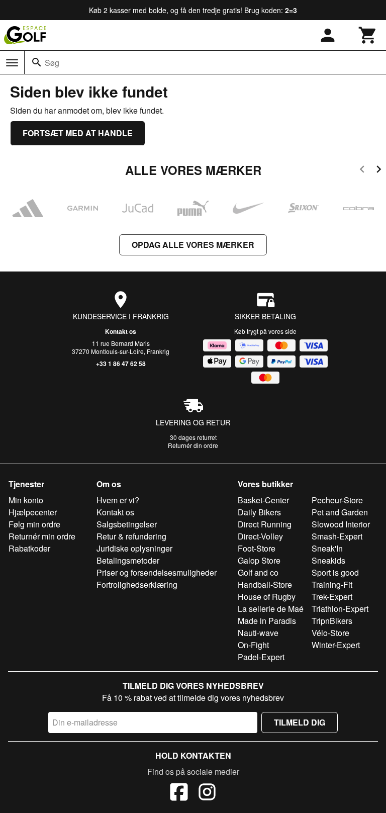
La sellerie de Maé (271, 608)
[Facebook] (179, 793)
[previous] (362, 170)
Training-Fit (332, 584)
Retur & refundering (131, 536)
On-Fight (253, 645)
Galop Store (259, 560)
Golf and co (258, 572)
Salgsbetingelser (126, 524)
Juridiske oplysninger (134, 548)
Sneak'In (327, 548)
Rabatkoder (29, 548)
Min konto (26, 500)
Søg (52, 62)
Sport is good (335, 572)
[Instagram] (207, 793)
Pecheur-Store (337, 500)
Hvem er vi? (117, 500)
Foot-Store (256, 548)
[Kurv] (368, 35)
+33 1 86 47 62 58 (121, 363)
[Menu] (12, 63)
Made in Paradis (267, 620)
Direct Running (265, 524)
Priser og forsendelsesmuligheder (156, 572)
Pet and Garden (340, 512)
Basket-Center (263, 500)
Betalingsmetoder (127, 560)
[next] (378, 170)
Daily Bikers (259, 512)
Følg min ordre (34, 524)
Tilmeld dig (299, 722)
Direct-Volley (260, 536)
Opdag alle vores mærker (193, 244)
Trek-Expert (332, 596)
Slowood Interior (341, 524)
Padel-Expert (261, 657)
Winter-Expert (336, 645)
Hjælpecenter (33, 512)
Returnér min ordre (42, 536)
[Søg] (37, 62)
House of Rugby (267, 596)
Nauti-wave (258, 633)
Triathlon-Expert (340, 608)
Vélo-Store (330, 633)
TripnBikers (332, 620)
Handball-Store (265, 584)
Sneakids (328, 560)
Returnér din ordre (193, 445)
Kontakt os (120, 331)
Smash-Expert (337, 536)
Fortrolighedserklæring (136, 584)
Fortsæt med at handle (78, 133)
